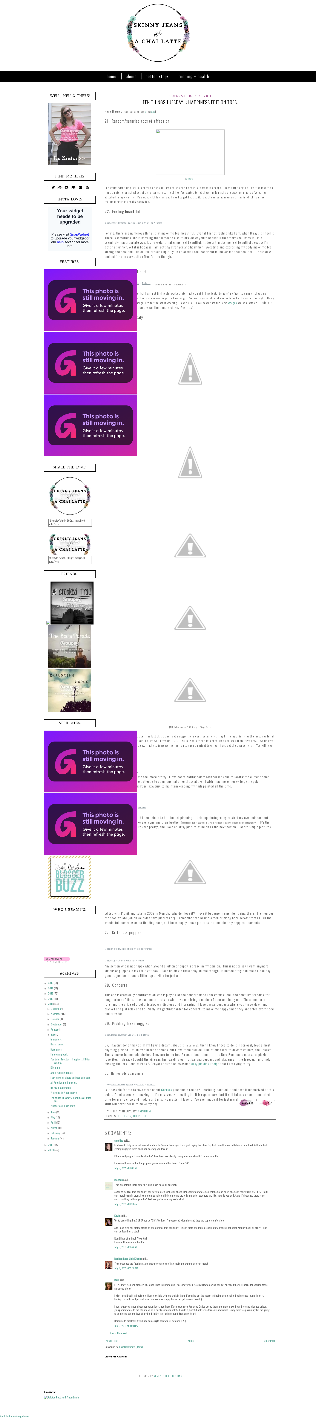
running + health (193, 76)
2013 (51, 993)
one (146, 111)
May (53, 1117)
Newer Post (111, 1340)
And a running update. (62, 1072)
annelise (118, 1140)
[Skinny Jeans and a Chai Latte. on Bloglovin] (57, 961)
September (57, 1024)
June (53, 1112)
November (56, 1014)
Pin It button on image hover (14, 1416)
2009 (51, 1150)
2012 (51, 999)
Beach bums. (57, 1044)
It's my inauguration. (61, 1087)
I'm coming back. (59, 1054)
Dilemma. (55, 1067)
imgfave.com (116, 960)
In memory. (56, 1039)
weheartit (190, 178)
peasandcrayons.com (119, 1034)
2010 (51, 1145)
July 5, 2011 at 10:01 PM (126, 1326)
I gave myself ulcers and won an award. (71, 1077)
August (54, 1029)
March (54, 1128)
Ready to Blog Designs (167, 1376)
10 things (124, 1116)
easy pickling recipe (205, 1063)
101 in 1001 (140, 1116)
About (131, 76)
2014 (51, 988)
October (55, 1019)
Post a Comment (118, 1333)
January (55, 1138)
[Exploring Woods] (69, 711)
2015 (51, 983)
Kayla (117, 1215)
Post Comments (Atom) (131, 1347)
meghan (118, 1180)
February (56, 1133)
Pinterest (157, 222)
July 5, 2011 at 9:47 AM (126, 1247)
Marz (116, 1280)
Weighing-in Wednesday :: (64, 1092)
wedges (232, 303)
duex (153, 111)
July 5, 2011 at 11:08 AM (126, 1268)
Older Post (269, 1340)
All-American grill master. (64, 1082)
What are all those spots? (64, 1105)
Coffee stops (157, 76)
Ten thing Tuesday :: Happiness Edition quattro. (70, 1060)
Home (112, 76)
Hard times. (56, 1049)
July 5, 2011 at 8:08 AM (126, 1168)
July (53, 1034)
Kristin (147, 222)
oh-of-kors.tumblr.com (120, 948)
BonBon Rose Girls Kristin (127, 1258)
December (56, 1008)
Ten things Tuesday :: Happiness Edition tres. (71, 1099)
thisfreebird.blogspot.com (122, 1084)
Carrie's (166, 1089)
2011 (50, 1004)
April (53, 1122)
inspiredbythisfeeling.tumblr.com (125, 222)
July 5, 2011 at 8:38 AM (125, 1204)
